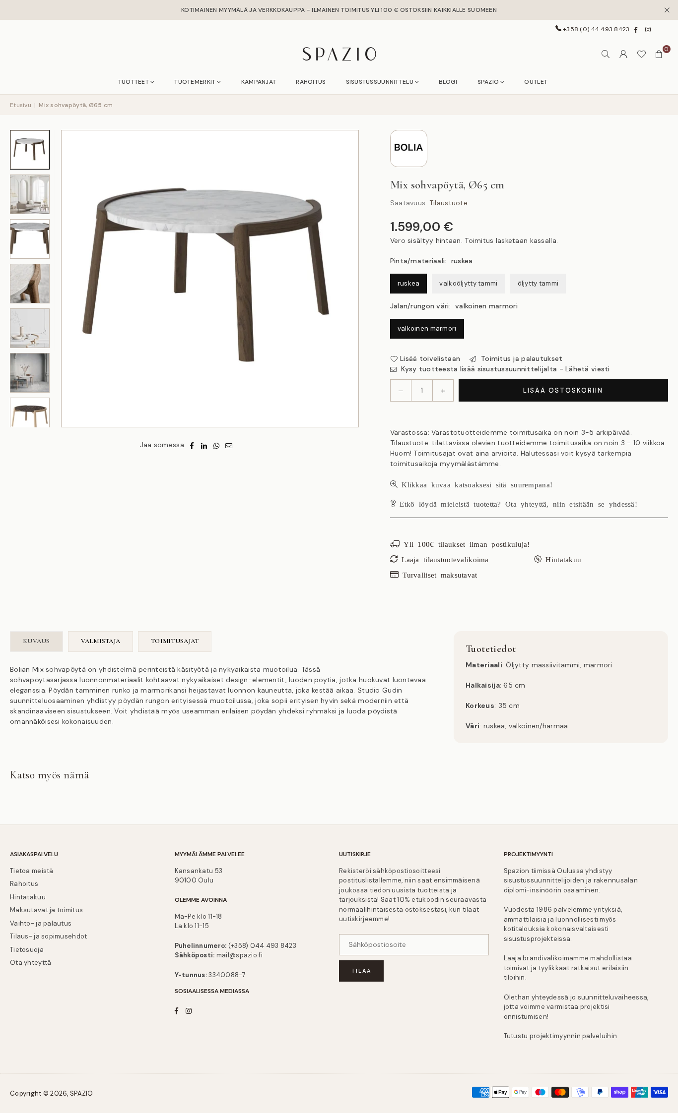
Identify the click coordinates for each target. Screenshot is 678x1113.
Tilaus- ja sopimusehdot (48, 936)
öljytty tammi (538, 283)
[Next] (345, 278)
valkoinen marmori (427, 328)
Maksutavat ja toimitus (46, 910)
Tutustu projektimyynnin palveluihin (560, 1036)
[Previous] (74, 278)
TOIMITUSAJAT (175, 641)
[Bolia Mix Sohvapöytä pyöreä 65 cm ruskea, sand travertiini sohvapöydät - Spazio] (30, 283)
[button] (659, 54)
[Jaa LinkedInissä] (204, 445)
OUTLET (535, 82)
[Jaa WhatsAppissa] (216, 445)
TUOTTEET (133, 82)
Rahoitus (24, 883)
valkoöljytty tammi (468, 283)
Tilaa (361, 970)
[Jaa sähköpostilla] (229, 445)
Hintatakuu (28, 897)
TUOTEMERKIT (194, 82)
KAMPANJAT (258, 82)
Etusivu (20, 105)
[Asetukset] (623, 54)
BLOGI (448, 82)
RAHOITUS (311, 82)
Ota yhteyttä (30, 962)
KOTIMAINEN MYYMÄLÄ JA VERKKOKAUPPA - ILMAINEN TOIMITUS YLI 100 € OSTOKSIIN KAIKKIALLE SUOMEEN (339, 9)
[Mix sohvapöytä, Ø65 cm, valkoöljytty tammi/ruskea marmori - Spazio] (30, 417)
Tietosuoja (27, 949)
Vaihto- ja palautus (40, 923)
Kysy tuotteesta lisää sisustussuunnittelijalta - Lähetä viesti (504, 368)
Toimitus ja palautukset (520, 358)
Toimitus (479, 240)
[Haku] (605, 54)
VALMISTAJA (101, 641)
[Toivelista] (641, 54)
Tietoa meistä (32, 871)
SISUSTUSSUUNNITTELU (379, 82)
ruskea (409, 283)
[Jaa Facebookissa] (192, 445)
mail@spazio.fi (239, 955)
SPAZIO (488, 82)
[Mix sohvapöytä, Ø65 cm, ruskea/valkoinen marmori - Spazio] (30, 194)
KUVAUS (36, 641)
